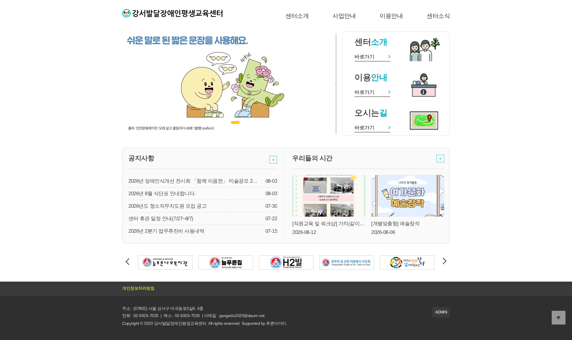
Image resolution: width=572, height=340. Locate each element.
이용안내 (391, 16)
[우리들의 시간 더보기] (440, 158)
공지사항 (141, 158)
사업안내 (344, 16)
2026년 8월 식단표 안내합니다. (162, 193)
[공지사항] (273, 159)
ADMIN (441, 312)
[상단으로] (558, 317)
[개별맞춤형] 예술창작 (395, 223)
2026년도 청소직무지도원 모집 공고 (167, 206)
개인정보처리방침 (138, 288)
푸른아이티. (276, 323)
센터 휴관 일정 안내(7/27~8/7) (160, 218)
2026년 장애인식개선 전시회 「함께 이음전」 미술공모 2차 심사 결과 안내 (209, 181)
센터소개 (297, 16)
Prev (127, 261)
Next (445, 261)
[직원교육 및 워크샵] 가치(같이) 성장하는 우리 (343, 223)
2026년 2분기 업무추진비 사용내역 (166, 231)
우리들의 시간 (312, 158)
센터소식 (438, 16)
